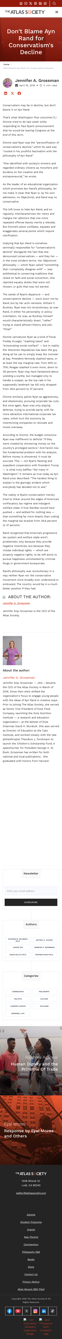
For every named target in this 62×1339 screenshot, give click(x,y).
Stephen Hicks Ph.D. (44, 955)
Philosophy (44, 992)
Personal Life (17, 1013)
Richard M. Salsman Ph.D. (17, 940)
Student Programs (31, 1222)
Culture (44, 999)
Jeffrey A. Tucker (44, 940)
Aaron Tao (18, 947)
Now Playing (31, 1237)
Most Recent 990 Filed (31, 1289)
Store (31, 1266)
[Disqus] (31, 818)
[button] (57, 12)
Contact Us (31, 1274)
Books (31, 1259)
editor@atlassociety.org (31, 1193)
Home (6, 64)
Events (31, 1229)
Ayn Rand (44, 1006)
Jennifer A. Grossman (19, 677)
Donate (31, 1214)
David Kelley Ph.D (18, 955)
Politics (18, 999)
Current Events (17, 1006)
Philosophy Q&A (31, 1252)
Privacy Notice (31, 1281)
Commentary (18, 992)
